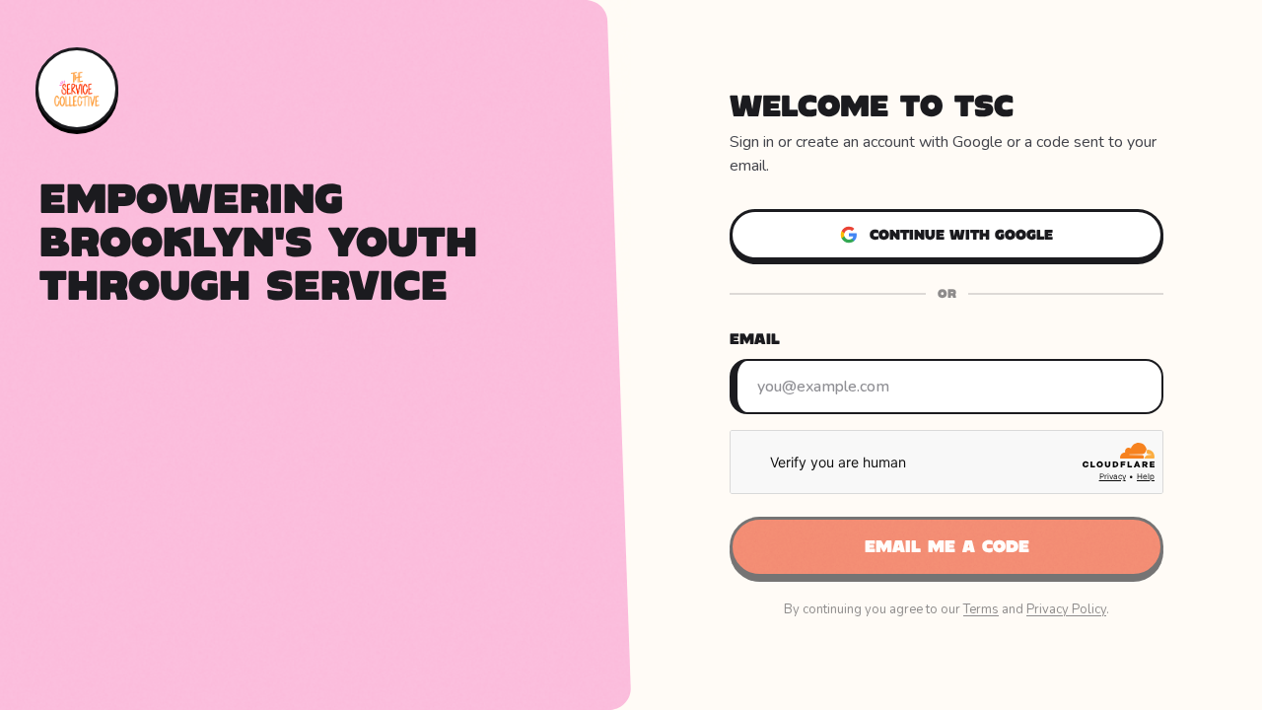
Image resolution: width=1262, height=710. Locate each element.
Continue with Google (961, 235)
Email (755, 338)
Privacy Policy (1066, 609)
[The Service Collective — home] (76, 88)
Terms (981, 609)
